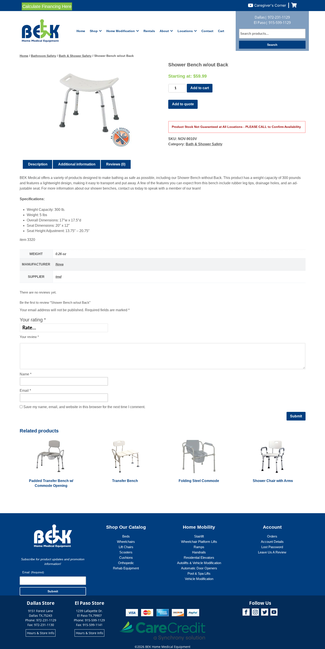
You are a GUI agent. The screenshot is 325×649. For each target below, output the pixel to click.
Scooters (125, 552)
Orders (272, 536)
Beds (126, 536)
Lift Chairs (126, 547)
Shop (94, 31)
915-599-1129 (280, 22)
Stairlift (199, 536)
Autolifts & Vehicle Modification (199, 563)
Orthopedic (126, 563)
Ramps (199, 547)
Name (25, 374)
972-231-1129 (279, 17)
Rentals (149, 31)
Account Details (272, 541)
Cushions (126, 557)
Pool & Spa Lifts (198, 573)
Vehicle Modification (199, 579)
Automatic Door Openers (199, 568)
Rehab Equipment (126, 568)
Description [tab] (38, 164)
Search (272, 44)
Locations (185, 31)
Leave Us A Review (272, 552)
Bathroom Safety (43, 56)
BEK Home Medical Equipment (167, 647)
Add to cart (199, 88)
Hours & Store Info (40, 633)
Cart (221, 31)
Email (25, 390)
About (164, 31)
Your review (29, 337)
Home (80, 31)
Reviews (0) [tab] (115, 164)
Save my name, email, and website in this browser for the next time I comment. (84, 407)
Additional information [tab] (77, 164)
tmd (58, 276)
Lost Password (272, 547)
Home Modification (120, 31)
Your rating (33, 320)
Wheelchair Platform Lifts (199, 541)
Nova (59, 264)
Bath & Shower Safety (75, 56)
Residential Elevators (199, 557)
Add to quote (183, 104)
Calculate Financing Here (46, 6)
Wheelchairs (126, 541)
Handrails (199, 552)
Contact (207, 31)
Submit (53, 591)
